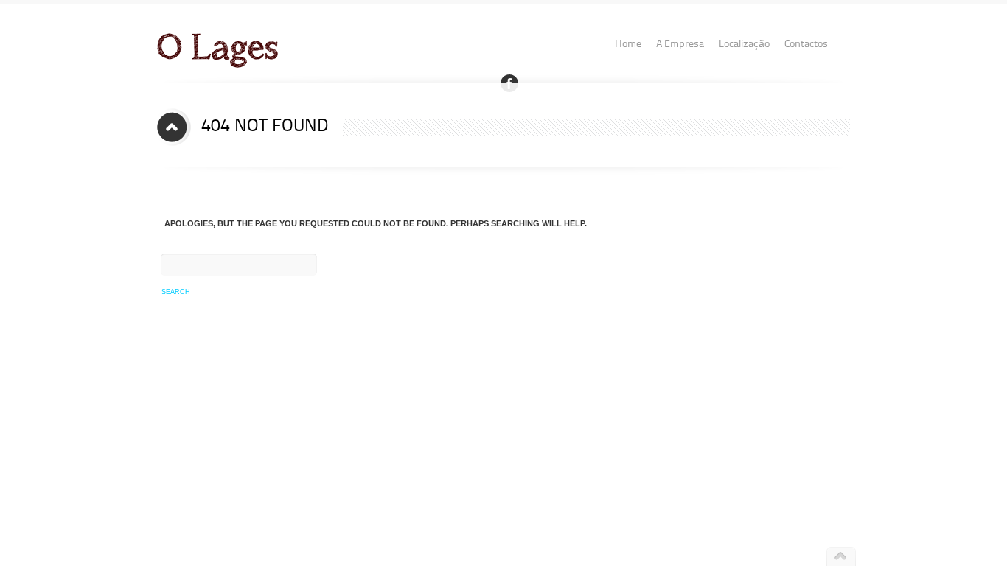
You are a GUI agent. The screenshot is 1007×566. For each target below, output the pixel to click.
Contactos (806, 44)
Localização (744, 44)
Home (628, 44)
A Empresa (680, 44)
